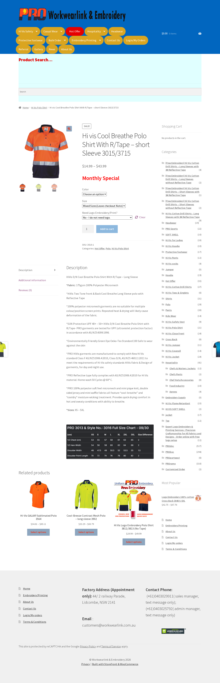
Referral (23, 49)
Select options (38, 532)
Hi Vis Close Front (175, 333)
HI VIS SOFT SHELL (175, 409)
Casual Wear (50, 31)
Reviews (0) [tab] (25, 290)
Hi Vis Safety (26, 31)
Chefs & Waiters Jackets (182, 368)
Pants (169, 310)
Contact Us (113, 40)
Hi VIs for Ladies (174, 240)
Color (85, 189)
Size (84, 201)
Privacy (85, 664)
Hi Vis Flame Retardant (178, 403)
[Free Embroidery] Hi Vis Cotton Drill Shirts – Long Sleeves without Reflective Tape (182, 179)
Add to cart (107, 229)
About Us (66, 49)
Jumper (170, 269)
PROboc (170, 451)
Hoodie (169, 275)
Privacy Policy (88, 646)
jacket (169, 414)
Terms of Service (111, 646)
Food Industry (176, 385)
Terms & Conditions (176, 548)
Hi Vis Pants (172, 257)
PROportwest (173, 457)
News (52, 49)
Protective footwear (31, 40)
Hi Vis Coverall (173, 350)
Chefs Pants (175, 374)
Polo (108, 248)
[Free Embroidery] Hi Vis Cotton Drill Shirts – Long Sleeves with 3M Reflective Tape (182, 166)
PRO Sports (172, 228)
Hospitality (94, 31)
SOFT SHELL (172, 234)
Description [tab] (25, 270)
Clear (142, 217)
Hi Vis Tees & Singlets (177, 292)
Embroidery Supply (176, 397)
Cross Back (171, 339)
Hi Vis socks (172, 263)
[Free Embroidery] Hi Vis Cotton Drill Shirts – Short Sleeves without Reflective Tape (182, 204)
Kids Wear (171, 315)
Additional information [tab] (32, 280)
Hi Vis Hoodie (173, 246)
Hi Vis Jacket (172, 356)
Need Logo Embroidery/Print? (99, 212)
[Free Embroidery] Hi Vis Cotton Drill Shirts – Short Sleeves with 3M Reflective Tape (182, 192)
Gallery (38, 49)
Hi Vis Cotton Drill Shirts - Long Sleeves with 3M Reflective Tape (183, 215)
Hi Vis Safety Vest (175, 321)
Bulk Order (55, 40)
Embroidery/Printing (84, 40)
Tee (167, 420)
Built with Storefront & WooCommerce (115, 664)
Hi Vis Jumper (173, 345)
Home (26, 107)
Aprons (173, 391)
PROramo (171, 463)
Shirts (169, 298)
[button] (69, 128)
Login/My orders (174, 543)
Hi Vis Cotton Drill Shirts (179, 286)
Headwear (117, 31)
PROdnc (170, 446)
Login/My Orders (135, 40)
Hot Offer (74, 31)
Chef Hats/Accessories (181, 380)
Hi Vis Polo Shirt (39, 107)
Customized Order (175, 469)
